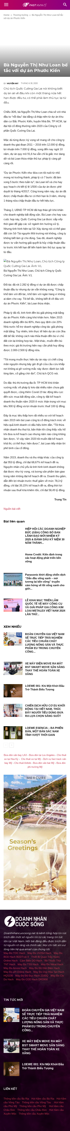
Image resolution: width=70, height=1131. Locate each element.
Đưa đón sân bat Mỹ (43, 763)
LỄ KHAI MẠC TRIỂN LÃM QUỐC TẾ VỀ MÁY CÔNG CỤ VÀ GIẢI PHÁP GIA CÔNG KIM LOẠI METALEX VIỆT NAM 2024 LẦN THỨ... (45, 607)
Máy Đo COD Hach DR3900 (32, 979)
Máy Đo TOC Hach (14, 953)
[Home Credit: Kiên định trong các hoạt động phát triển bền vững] (13, 559)
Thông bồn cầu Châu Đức (32, 1109)
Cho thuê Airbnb (22, 763)
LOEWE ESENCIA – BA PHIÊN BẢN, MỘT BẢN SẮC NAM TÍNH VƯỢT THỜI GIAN (44, 731)
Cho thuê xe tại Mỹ (31, 759)
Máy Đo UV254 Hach (39, 953)
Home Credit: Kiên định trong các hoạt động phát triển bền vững (43, 558)
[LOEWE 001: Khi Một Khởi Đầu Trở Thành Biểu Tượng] (13, 690)
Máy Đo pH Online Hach (17, 971)
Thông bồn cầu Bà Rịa (16, 1098)
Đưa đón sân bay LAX (15, 755)
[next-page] (11, 745)
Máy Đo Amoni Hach (15, 968)
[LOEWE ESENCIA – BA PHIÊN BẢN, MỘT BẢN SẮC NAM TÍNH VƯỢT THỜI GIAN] (13, 732)
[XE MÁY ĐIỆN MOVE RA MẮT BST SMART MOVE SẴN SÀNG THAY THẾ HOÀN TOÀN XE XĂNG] (13, 668)
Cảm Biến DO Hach (31, 960)
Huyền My (12, 83)
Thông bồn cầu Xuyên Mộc (34, 1113)
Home (7, 15)
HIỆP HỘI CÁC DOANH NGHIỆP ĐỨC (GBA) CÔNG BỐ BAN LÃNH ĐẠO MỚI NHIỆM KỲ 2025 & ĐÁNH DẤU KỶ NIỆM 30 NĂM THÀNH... (45, 535)
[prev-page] (6, 745)
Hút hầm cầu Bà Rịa (42, 1098)
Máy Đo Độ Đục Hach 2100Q (31, 975)
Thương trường (20, 15)
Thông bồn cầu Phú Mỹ (32, 1106)
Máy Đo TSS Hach (28, 964)
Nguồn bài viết (12, 508)
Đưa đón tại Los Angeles (42, 755)
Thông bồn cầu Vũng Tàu (36, 1102)
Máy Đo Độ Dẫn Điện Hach (44, 968)
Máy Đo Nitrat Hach (52, 964)
